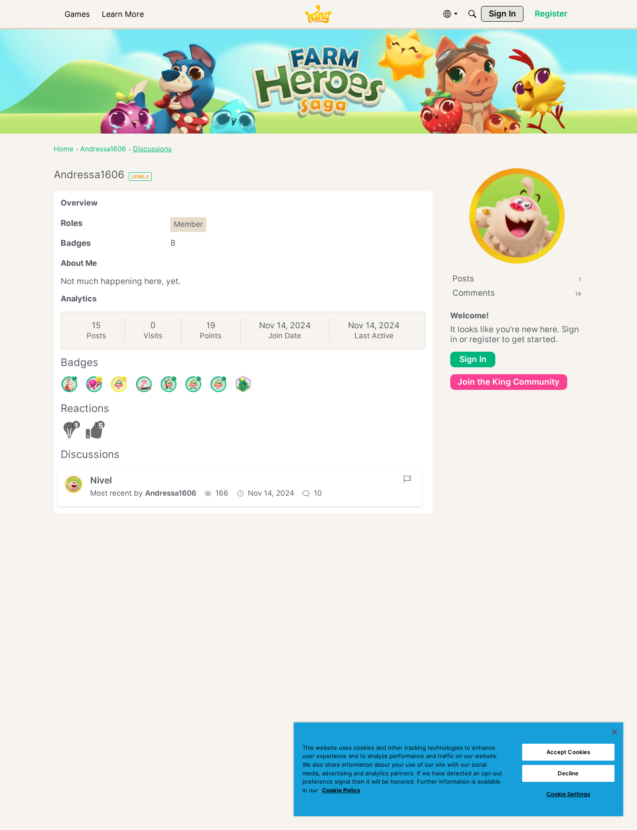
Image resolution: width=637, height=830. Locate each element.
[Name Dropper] (144, 384)
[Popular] (69, 384)
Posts (96, 335)
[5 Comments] (168, 384)
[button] (73, 484)
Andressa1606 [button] (170, 493)
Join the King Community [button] (508, 382)
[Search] (472, 14)
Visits (152, 335)
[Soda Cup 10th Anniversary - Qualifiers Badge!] (243, 384)
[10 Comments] (118, 384)
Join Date (284, 335)
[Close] (614, 732)
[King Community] (318, 14)
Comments (516, 293)
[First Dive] (218, 384)
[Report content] (407, 479)
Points (210, 335)
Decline (568, 773)
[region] (458, 769)
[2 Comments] (193, 384)
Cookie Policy (341, 790)
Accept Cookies (568, 751)
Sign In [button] (473, 359)
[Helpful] (94, 384)
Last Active (373, 335)
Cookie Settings (568, 794)
